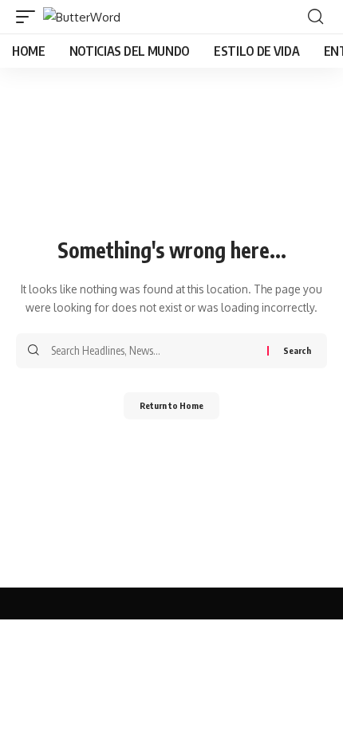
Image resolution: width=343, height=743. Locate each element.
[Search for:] (153, 350)
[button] (29, 17)
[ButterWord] (81, 17)
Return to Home (171, 405)
